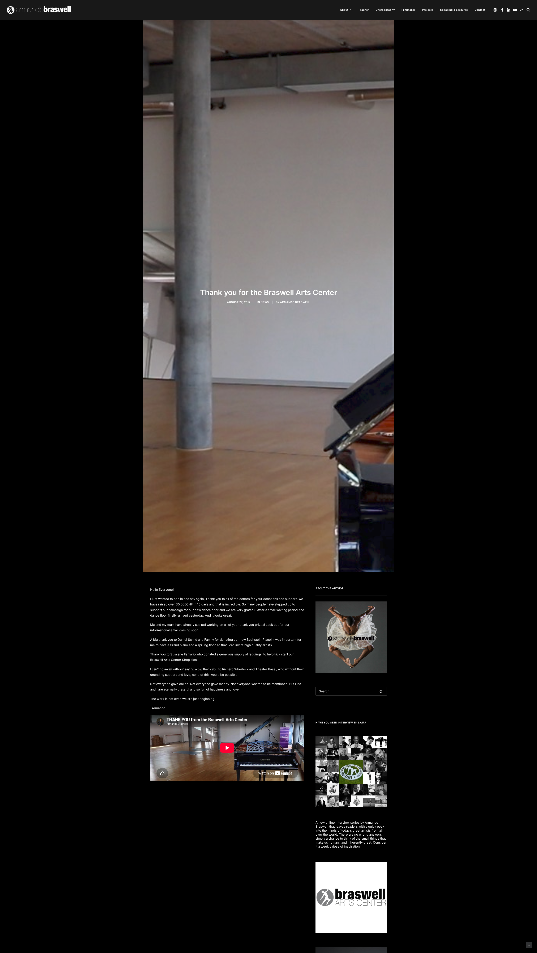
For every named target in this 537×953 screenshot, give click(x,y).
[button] (495, 10)
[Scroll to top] (529, 945)
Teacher (363, 9)
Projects (428, 9)
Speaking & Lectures (454, 9)
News (265, 302)
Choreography (385, 9)
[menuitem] (345, 10)
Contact (480, 9)
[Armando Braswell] (39, 10)
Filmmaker (408, 9)
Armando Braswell (295, 302)
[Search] (351, 691)
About (344, 9)
